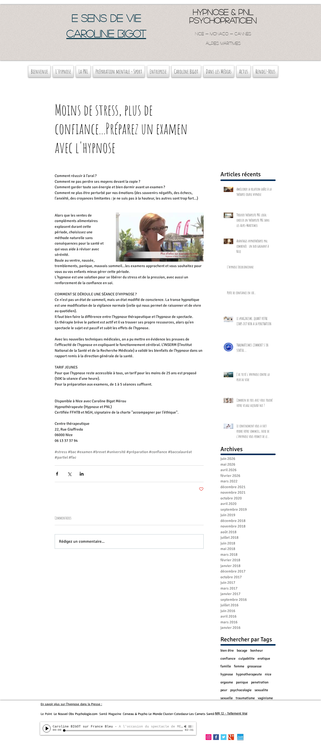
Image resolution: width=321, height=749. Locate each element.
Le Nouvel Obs (64, 714)
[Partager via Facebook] (57, 473)
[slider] (191, 726)
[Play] (47, 728)
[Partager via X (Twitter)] (69, 473)
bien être (227, 650)
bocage (242, 650)
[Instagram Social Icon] (208, 737)
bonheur (256, 650)
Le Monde (155, 714)
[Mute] (185, 726)
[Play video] (160, 237)
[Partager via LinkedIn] (81, 473)
